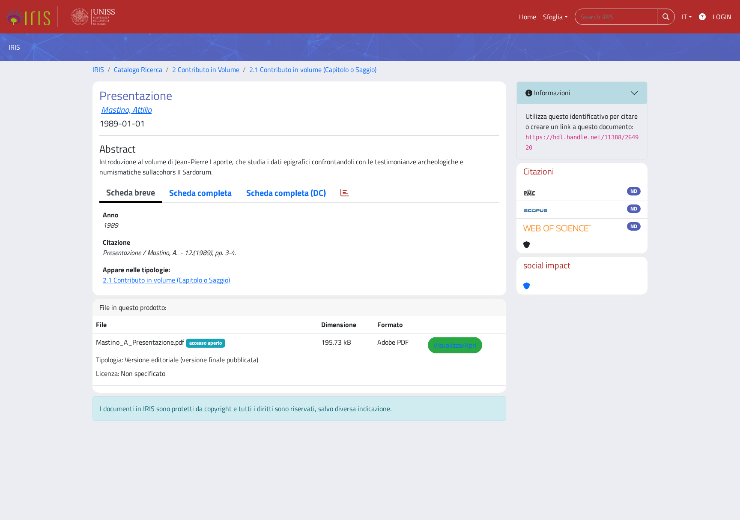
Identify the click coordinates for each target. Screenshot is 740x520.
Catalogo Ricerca (138, 69)
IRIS (98, 69)
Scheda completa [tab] (200, 192)
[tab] (344, 193)
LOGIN (722, 17)
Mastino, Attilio (126, 109)
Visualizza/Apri (455, 345)
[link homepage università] (93, 16)
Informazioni (551, 92)
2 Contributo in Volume (205, 69)
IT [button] (684, 17)
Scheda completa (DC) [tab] (286, 192)
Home (527, 17)
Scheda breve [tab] (130, 192)
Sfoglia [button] (553, 17)
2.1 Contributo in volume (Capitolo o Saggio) (312, 69)
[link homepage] (31, 16)
